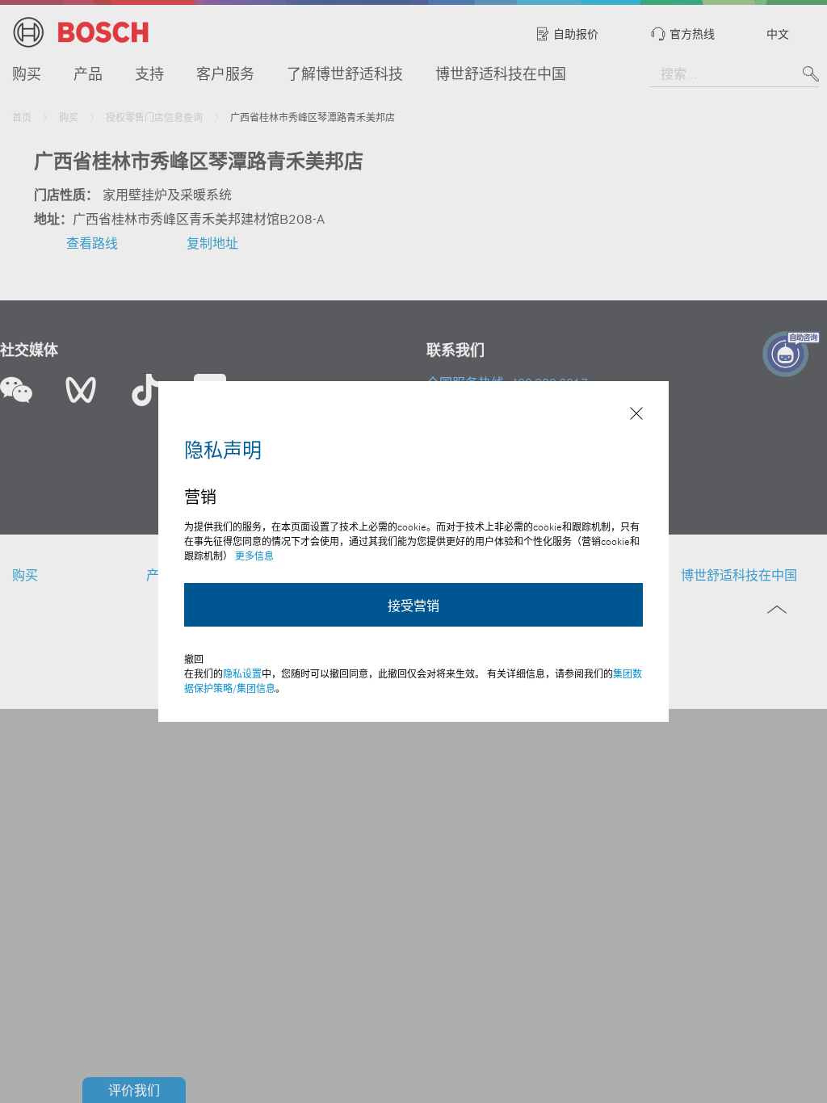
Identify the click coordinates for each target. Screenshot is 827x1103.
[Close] (636, 415)
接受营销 (413, 606)
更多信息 (254, 556)
